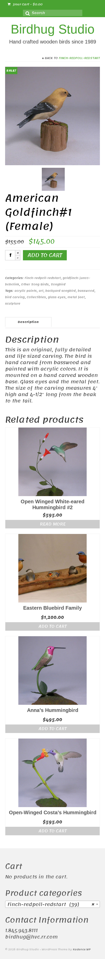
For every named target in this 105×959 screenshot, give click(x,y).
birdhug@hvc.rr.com (31, 937)
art (41, 291)
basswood (86, 291)
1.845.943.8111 (21, 930)
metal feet (76, 297)
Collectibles (36, 297)
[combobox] (52, 904)
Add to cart (45, 255)
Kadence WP (82, 949)
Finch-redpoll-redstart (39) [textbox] (51, 904)
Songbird (58, 284)
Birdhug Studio (53, 29)
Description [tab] (28, 322)
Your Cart (27, 4)
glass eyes (56, 297)
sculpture (12, 303)
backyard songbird (60, 291)
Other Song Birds (35, 284)
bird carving (15, 297)
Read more (52, 524)
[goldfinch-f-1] (52, 115)
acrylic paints (26, 291)
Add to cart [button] (52, 626)
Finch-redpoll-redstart (79, 58)
